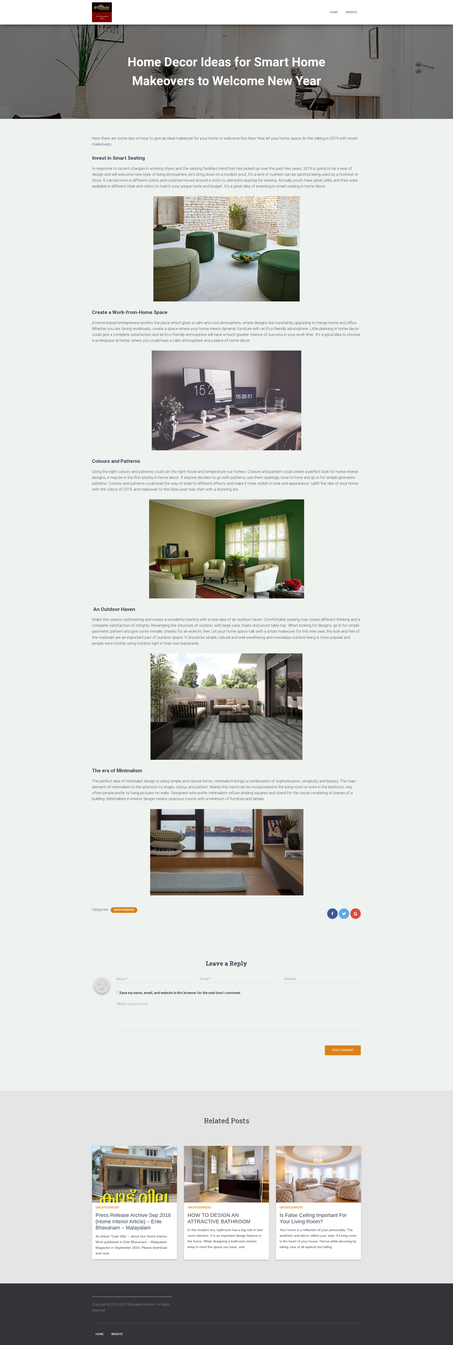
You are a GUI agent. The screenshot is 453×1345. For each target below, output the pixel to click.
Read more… (196, 1253)
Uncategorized (124, 910)
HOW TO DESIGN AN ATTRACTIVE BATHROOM (219, 1218)
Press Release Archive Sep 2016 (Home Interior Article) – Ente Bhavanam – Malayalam (133, 1221)
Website (351, 12)
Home (334, 12)
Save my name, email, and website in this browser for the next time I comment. (180, 993)
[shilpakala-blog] (102, 12)
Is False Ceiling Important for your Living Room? (313, 1218)
